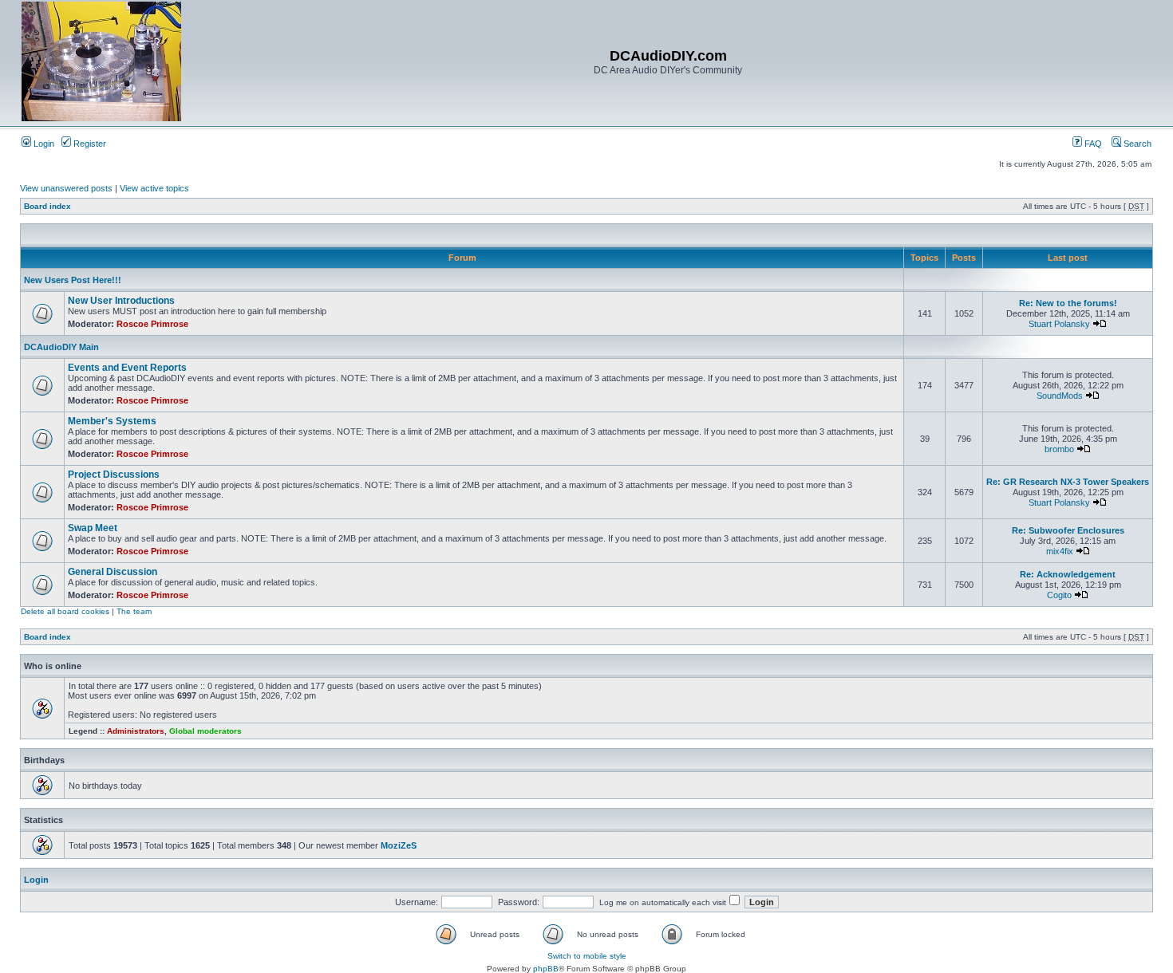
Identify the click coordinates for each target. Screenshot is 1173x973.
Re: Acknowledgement (1068, 574)
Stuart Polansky (1059, 324)
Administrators (135, 731)
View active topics (154, 188)
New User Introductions (121, 300)
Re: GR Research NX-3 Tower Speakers (1067, 481)
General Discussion (112, 571)
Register (88, 143)
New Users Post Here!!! (72, 280)
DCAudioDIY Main (61, 347)
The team (134, 611)
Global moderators (205, 731)
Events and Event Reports (127, 367)
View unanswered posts (66, 188)
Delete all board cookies (65, 611)
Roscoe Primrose (152, 324)
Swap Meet (92, 528)
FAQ (1092, 143)
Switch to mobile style (586, 955)
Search (1136, 143)
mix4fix (1059, 551)
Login (42, 143)
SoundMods (1060, 395)
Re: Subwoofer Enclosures (1068, 530)
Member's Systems (112, 421)
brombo (1059, 449)
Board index (47, 206)
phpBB (546, 968)
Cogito (1059, 595)
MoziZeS (399, 845)
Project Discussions (114, 474)
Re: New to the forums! (1068, 303)
